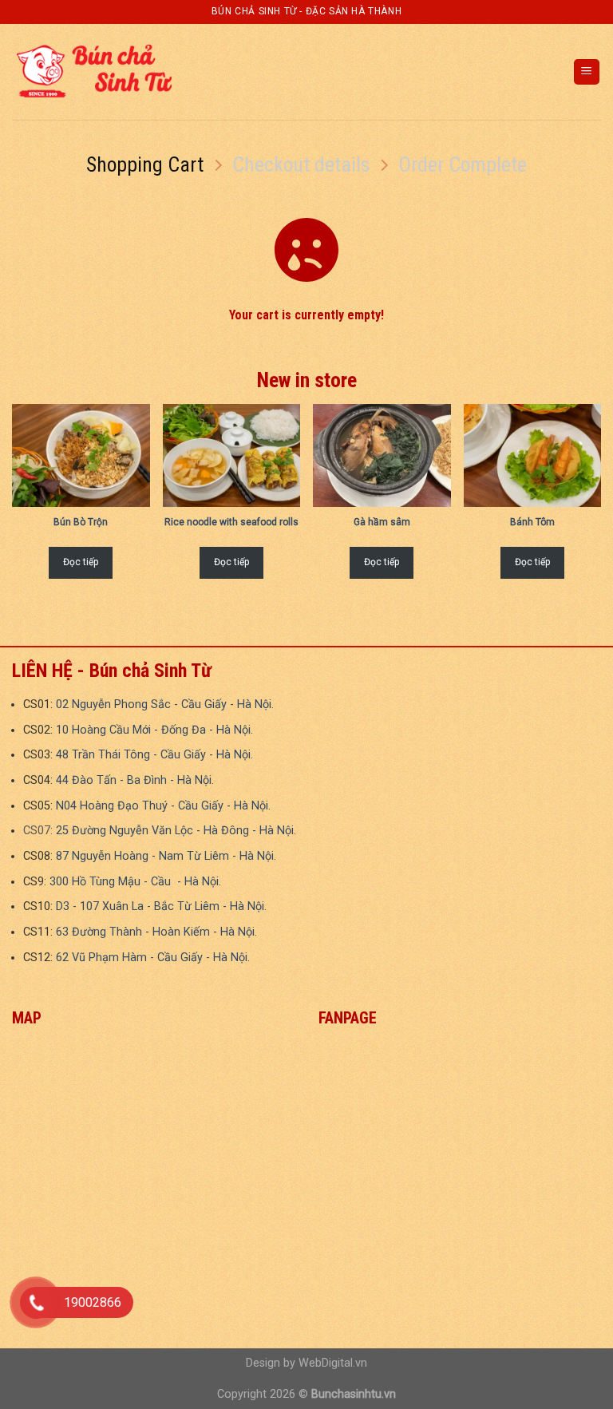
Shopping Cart (145, 164)
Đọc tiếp (80, 562)
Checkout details (301, 164)
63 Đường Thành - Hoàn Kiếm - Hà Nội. (156, 932)
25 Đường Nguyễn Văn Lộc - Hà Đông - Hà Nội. (176, 830)
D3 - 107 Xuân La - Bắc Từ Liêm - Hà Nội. (161, 906)
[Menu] (587, 72)
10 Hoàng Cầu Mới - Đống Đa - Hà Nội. (154, 730)
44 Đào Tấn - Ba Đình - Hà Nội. (135, 780)
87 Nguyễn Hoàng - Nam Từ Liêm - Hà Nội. (166, 856)
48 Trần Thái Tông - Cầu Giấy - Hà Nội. (154, 755)
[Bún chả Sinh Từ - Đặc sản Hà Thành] (92, 71)
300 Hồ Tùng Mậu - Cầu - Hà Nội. (135, 882)
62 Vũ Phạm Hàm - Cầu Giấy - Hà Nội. (153, 957)
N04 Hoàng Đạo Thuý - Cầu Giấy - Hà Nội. (163, 806)
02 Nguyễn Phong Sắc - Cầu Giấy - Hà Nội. (165, 704)
